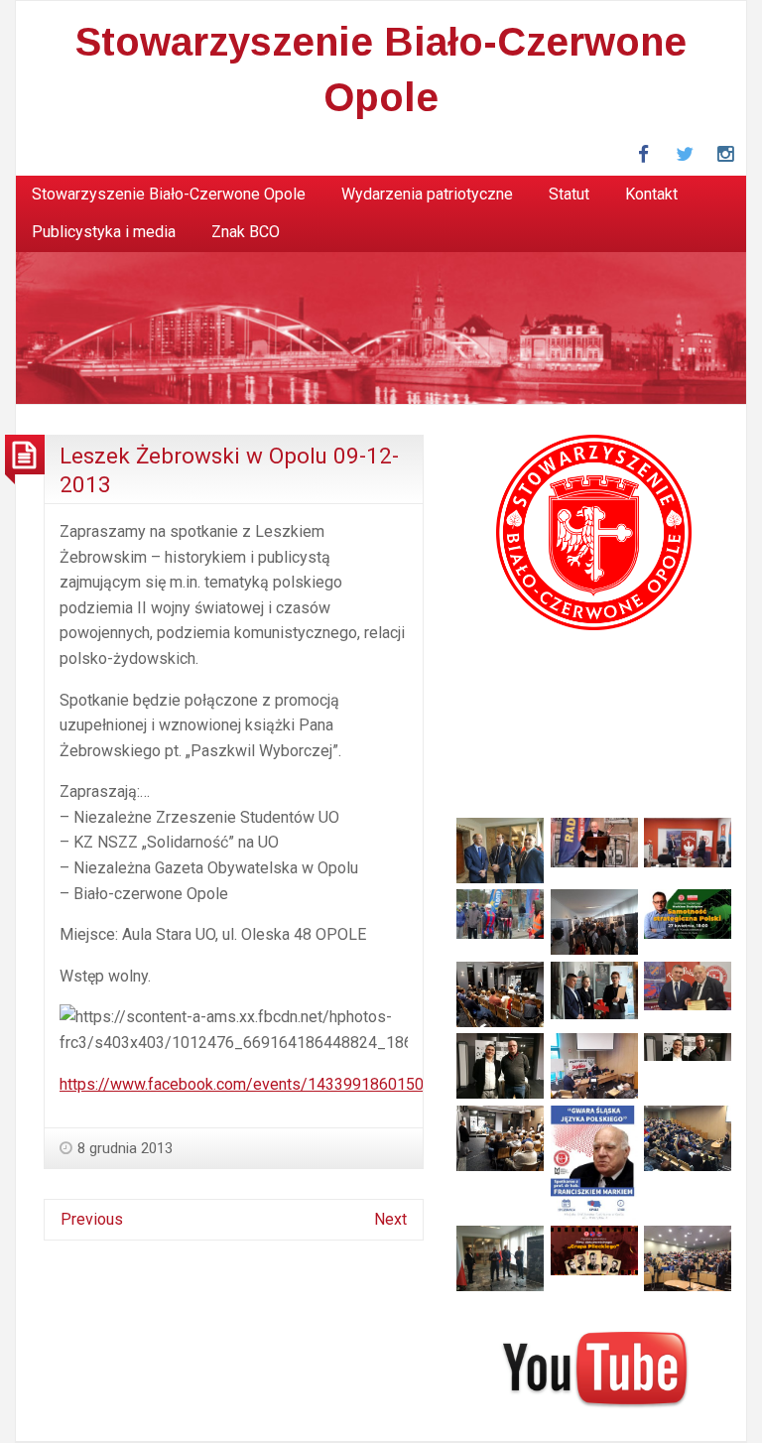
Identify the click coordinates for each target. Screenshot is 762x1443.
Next (390, 1219)
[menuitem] (168, 194)
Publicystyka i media (104, 231)
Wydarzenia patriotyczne (427, 194)
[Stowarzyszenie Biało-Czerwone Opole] (381, 326)
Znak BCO (245, 231)
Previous (92, 1219)
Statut (569, 194)
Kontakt (651, 194)
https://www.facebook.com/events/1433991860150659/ (258, 1084)
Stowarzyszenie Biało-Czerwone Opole (169, 194)
